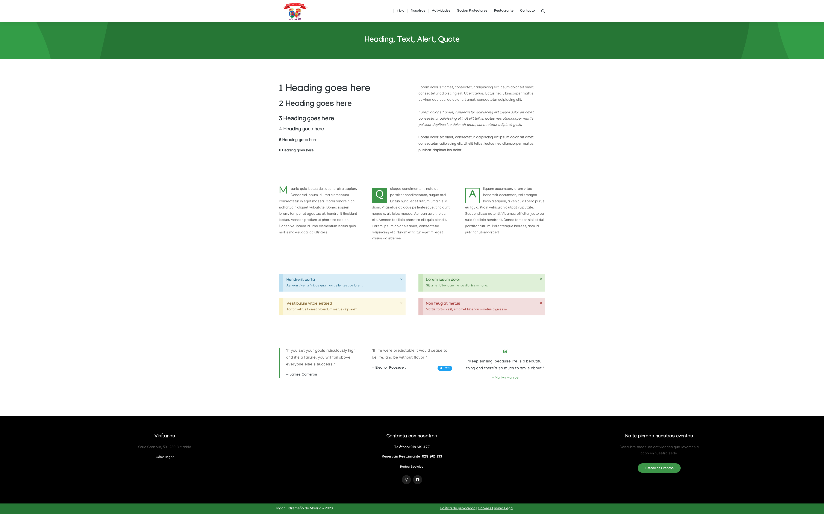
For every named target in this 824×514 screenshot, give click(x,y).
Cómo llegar (165, 457)
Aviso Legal (503, 509)
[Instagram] (406, 479)
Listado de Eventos (659, 468)
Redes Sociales (412, 467)
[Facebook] (417, 479)
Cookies (485, 509)
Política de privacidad (458, 509)
